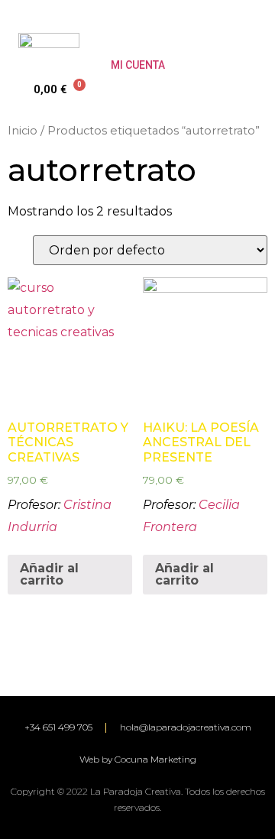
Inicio (22, 131)
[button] (245, 35)
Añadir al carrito (49, 574)
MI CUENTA (138, 65)
